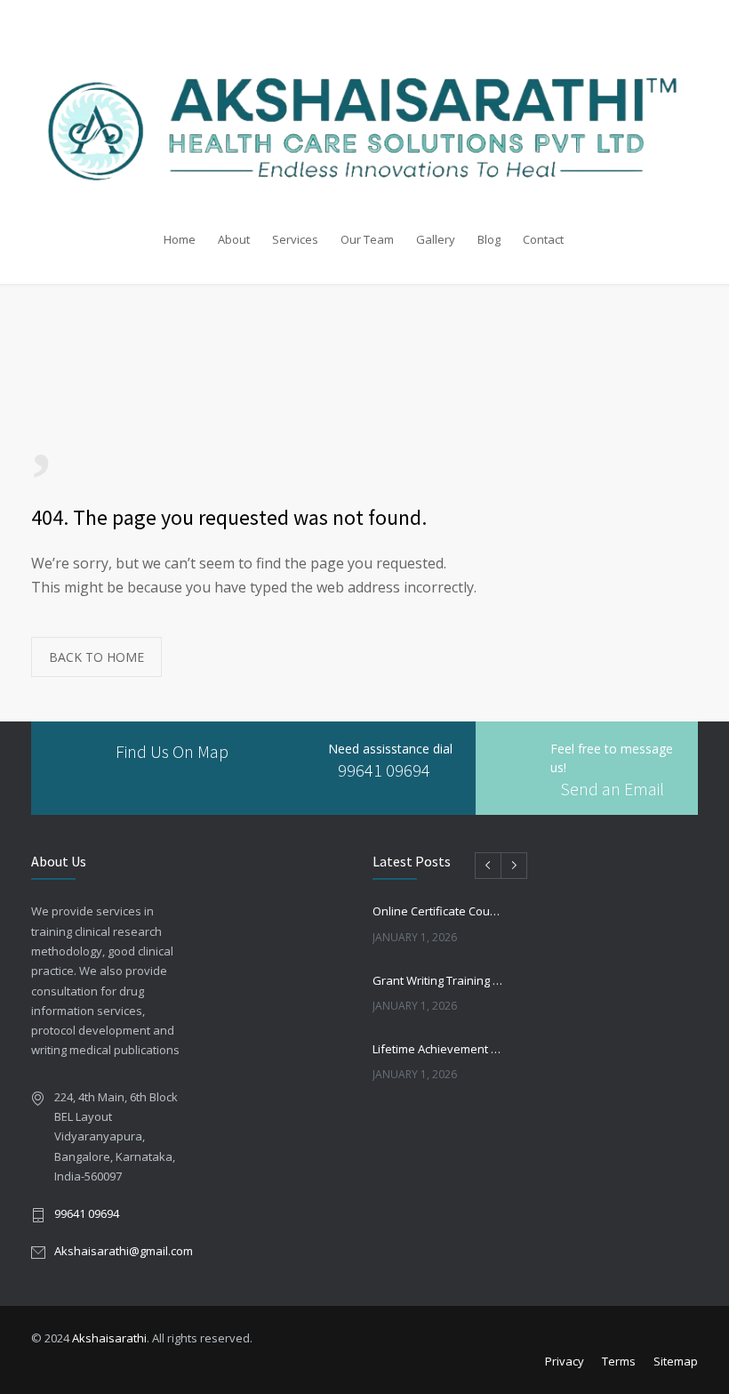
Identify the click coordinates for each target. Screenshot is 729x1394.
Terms (619, 1361)
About (234, 239)
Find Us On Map (172, 751)
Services (295, 239)
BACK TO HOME (96, 657)
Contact (543, 239)
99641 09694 (384, 770)
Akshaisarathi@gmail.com (123, 1251)
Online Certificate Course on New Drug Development (438, 911)
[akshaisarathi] (364, 111)
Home (180, 239)
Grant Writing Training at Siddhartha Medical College (438, 980)
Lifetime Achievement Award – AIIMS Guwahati (438, 1049)
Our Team (367, 239)
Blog (489, 239)
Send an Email (612, 789)
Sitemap (675, 1361)
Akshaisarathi (109, 1338)
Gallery (435, 239)
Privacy (564, 1361)
